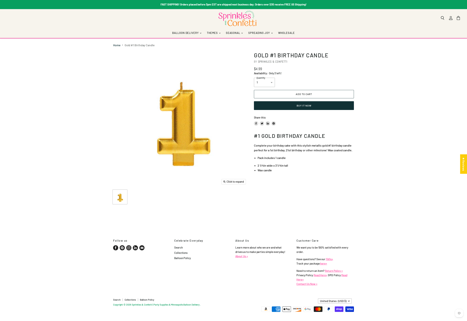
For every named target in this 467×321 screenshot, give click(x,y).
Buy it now (304, 105)
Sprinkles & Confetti (272, 62)
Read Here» (320, 275)
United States (333, 301)
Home (117, 45)
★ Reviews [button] (463, 164)
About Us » (241, 256)
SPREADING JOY (259, 32)
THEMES (212, 32)
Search (178, 247)
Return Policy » (334, 270)
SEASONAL (233, 32)
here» (323, 263)
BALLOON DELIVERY (185, 32)
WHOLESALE (286, 32)
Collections (181, 252)
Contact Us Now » (306, 283)
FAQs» (329, 259)
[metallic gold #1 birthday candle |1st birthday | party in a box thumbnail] (120, 197)
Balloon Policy (182, 258)
